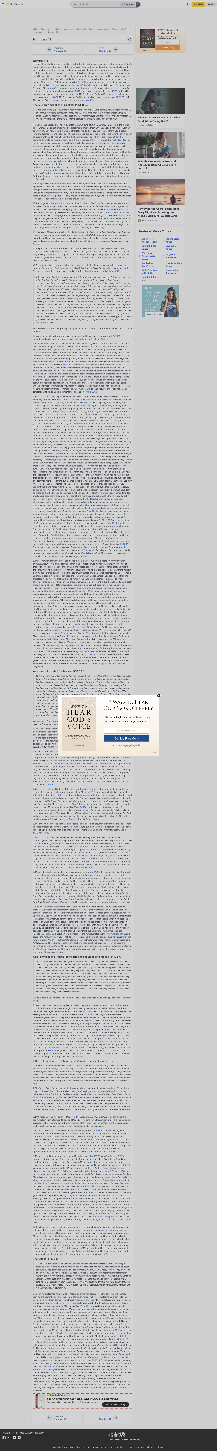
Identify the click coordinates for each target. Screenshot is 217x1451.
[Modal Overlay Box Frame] (108, 725)
